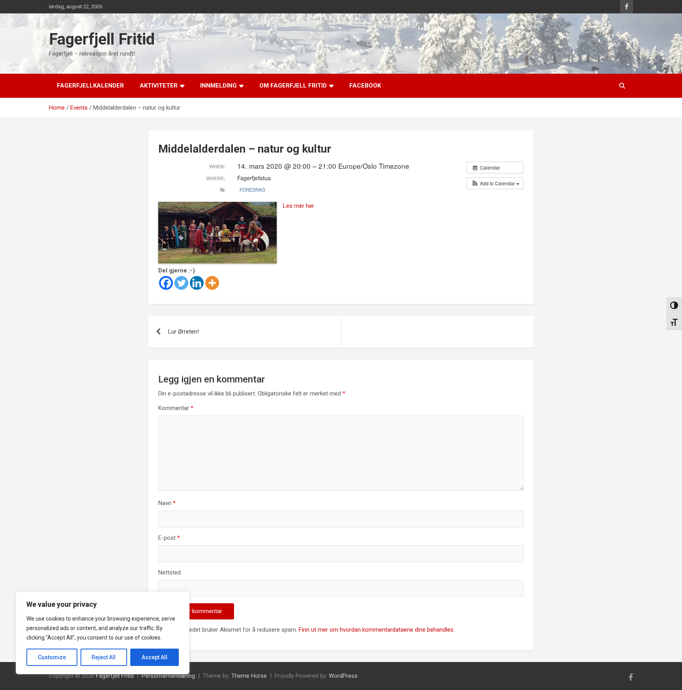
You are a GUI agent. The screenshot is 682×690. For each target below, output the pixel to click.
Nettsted (169, 572)
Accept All (154, 657)
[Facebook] (166, 283)
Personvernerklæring (168, 675)
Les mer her (298, 205)
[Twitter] (181, 283)
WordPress (343, 675)
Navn (167, 503)
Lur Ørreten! (183, 331)
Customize (52, 657)
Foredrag (252, 189)
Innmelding (218, 85)
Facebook (365, 85)
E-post (169, 537)
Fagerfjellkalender (90, 85)
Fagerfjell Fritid (102, 39)
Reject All (104, 657)
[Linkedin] (197, 283)
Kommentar (175, 408)
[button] (495, 183)
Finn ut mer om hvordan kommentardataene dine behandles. (377, 629)
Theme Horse (249, 675)
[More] (212, 283)
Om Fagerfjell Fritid (293, 85)
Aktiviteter (159, 85)
